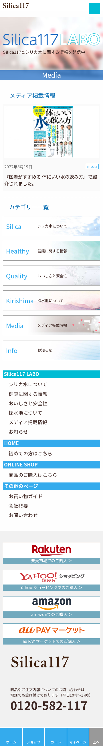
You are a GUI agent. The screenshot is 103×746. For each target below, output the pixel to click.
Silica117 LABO (21, 373)
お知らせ (18, 431)
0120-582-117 (49, 705)
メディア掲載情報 (28, 422)
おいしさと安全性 (28, 403)
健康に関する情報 (28, 393)
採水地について (25, 412)
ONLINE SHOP (21, 464)
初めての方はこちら (30, 453)
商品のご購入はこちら (33, 474)
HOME (11, 443)
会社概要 (18, 505)
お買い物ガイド (26, 496)
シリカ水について (28, 384)
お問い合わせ (23, 515)
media (92, 166)
